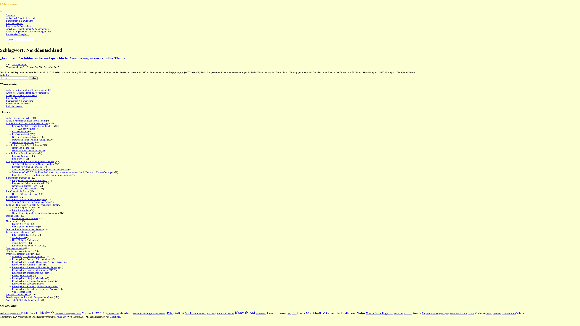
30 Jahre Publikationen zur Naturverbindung (33, 164)
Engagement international (18, 177)
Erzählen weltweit (20, 134)
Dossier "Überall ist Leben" (25, 194)
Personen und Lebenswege (19, 232)
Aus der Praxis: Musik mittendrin (22, 153)
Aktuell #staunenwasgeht (18, 118)
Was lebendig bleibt (21, 292)
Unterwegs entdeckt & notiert (20, 253)
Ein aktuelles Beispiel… (17, 34)
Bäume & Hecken (20, 224)
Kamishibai (245, 312)
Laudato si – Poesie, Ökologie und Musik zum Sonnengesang (41, 175)
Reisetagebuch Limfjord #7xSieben (29, 278)
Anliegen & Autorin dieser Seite (21, 18)
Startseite (10, 15)
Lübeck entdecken (21, 210)
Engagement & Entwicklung (19, 20)
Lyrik (301, 313)
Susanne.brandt (19, 64)
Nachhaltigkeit (345, 313)
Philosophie (408, 314)
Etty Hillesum (113, 314)
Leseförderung (277, 313)
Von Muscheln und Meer (18, 294)
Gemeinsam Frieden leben (24, 186)
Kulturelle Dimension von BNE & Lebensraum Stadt (31, 205)
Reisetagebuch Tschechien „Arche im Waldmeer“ (35, 289)
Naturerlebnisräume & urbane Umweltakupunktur (36, 213)
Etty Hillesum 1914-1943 (24, 234)
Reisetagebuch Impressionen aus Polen (30, 273)
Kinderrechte (261, 314)
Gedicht (178, 313)
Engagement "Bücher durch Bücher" (29, 180)
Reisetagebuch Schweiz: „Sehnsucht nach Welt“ (35, 286)
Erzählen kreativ (20, 131)
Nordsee (390, 314)
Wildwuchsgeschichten (23, 142)
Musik (317, 313)
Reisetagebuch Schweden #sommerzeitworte (33, 281)
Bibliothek (28, 313)
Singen (426, 313)
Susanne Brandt (458, 313)
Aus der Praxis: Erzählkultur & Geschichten (27, 123)
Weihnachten (509, 313)
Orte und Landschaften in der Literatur (24, 229)
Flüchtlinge (145, 313)
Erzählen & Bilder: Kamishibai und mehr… (33, 126)
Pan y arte (398, 313)
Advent (4, 313)
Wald (489, 313)
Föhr (170, 313)
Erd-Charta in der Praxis (17, 191)
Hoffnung (211, 313)
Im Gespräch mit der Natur (25, 226)
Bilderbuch (45, 313)
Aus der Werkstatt (26, 129)
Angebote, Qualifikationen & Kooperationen (27, 29)
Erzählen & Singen (21, 156)
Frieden (156, 313)
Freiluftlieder (18, 158)
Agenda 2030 (15, 314)
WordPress (115, 316)
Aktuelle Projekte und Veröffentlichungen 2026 (28, 31)
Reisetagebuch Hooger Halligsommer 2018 (32, 270)
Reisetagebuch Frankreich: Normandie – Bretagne (36, 267)
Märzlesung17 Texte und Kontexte (28, 256)
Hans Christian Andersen (24, 240)
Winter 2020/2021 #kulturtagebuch (22, 300)
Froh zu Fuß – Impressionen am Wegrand (26, 199)
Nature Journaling (20, 148)
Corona (86, 313)
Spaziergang (444, 314)
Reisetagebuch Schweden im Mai (28, 283)
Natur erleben (12, 221)
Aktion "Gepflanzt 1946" (24, 207)
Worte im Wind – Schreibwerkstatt (28, 150)
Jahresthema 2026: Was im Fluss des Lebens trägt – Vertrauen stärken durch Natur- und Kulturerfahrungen (63, 172)
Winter (520, 313)
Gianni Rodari (19, 237)
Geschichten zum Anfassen (25, 137)
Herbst (202, 313)
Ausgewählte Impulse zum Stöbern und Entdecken (30, 161)
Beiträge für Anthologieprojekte (27, 167)
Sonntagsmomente (15, 248)
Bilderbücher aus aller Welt (25, 218)
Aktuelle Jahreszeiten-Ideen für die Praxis (26, 120)
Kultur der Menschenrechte (25, 188)
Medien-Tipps (12, 215)
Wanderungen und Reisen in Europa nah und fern (29, 297)
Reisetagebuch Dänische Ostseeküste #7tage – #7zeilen (38, 262)
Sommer (434, 313)
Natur (360, 313)
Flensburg (125, 313)
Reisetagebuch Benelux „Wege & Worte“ (32, 259)
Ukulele (471, 314)
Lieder (294, 314)
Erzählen (99, 313)
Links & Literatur (14, 23)
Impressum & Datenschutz (18, 26)
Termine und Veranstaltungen (20, 251)
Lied (289, 314)
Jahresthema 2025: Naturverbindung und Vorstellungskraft (40, 169)
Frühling (163, 314)
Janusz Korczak (19, 243)
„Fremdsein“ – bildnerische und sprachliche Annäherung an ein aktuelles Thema (62, 58)
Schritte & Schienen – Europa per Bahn (31, 202)
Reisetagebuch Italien (22, 275)
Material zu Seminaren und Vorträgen (30, 139)
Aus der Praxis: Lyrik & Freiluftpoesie (24, 145)
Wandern (497, 313)
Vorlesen (480, 313)
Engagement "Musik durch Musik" (28, 183)
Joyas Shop (62, 316)
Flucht (136, 313)
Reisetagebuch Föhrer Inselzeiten (28, 264)
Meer (309, 313)
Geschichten (192, 313)
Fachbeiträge (12, 196)
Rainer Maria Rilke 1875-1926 (26, 245)
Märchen (328, 313)
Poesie (416, 313)
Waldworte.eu (8, 4)
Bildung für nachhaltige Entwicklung (68, 314)
